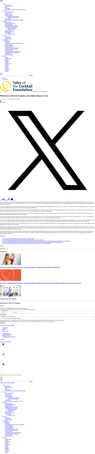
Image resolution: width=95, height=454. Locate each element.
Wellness (7, 71)
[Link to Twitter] (12, 372)
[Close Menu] (1, 378)
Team (6, 7)
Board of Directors (9, 6)
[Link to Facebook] (12, 352)
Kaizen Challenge (8, 50)
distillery (56, 202)
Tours (6, 70)
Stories (4, 56)
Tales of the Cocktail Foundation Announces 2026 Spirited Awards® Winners (18, 238)
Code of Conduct (6, 333)
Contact (4, 35)
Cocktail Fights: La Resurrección (12, 47)
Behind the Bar (8, 58)
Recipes (6, 67)
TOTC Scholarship (9, 45)
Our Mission (7, 4)
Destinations (7, 60)
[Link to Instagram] (12, 362)
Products (7, 66)
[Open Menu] (1, 1)
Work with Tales (8, 38)
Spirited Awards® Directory (13, 16)
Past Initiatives (8, 32)
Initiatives (5, 21)
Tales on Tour (8, 13)
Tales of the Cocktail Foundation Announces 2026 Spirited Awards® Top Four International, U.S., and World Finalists (27, 243)
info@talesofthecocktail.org (5, 341)
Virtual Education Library (10, 23)
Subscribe (2, 322)
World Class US (8, 53)
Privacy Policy (8, 37)
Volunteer (7, 42)
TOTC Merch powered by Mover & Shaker (14, 20)
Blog (4, 329)
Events (4, 10)
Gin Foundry (20, 202)
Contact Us (7, 36)
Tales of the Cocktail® (7, 334)
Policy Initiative (8, 30)
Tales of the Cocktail (9, 11)
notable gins (14, 220)
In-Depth (7, 64)
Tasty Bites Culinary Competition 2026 (13, 51)
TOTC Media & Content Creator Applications (14, 43)
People (6, 65)
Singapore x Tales (11, 34)
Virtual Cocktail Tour (9, 31)
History (6, 61)
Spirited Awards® (8, 15)
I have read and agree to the (11, 318)
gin (27, 232)
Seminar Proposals (9, 44)
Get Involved (5, 39)
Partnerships (7, 40)
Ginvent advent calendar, (68, 203)
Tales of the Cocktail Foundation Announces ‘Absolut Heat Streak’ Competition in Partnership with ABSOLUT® (30, 267)
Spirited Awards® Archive (13, 17)
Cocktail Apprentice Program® (11, 25)
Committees (7, 8)
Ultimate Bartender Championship (12, 52)
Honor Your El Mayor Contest (11, 49)
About (4, 3)
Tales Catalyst (8, 18)
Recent (6, 57)
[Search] (1, 74)
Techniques (7, 68)
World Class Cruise (9, 54)
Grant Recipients (11, 29)
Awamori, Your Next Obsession (8, 298)
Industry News (8, 63)
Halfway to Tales (8, 14)
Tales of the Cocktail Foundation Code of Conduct (15, 9)
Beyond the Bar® (8, 24)
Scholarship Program (12, 28)
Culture (6, 59)
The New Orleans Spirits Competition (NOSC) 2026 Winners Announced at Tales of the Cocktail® (23, 239)
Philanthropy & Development (11, 27)
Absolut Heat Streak (9, 46)
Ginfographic (89, 203)
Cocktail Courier (8, 22)
